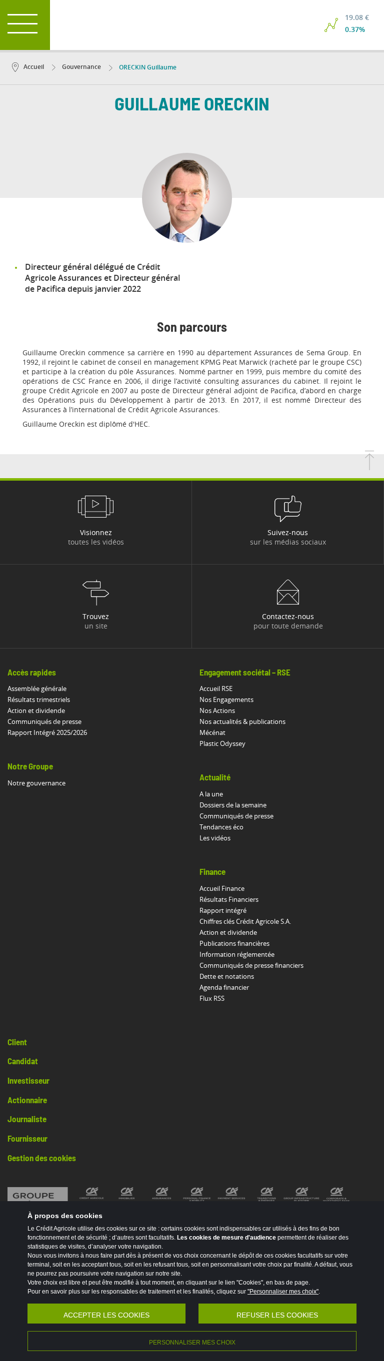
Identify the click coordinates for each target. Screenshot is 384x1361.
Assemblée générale (37, 688)
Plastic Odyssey (223, 743)
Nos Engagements (227, 699)
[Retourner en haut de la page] (369, 467)
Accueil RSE (216, 688)
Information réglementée (237, 954)
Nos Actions (217, 710)
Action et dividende (36, 710)
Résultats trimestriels (39, 699)
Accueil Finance (222, 888)
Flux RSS (212, 998)
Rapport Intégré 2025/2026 (47, 732)
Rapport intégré (223, 910)
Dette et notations (227, 976)
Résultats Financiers (229, 899)
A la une (211, 793)
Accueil (34, 66)
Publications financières (235, 943)
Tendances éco (222, 826)
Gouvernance (80, 66)
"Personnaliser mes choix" (283, 1291)
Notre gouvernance (37, 782)
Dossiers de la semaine (233, 804)
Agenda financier (224, 987)
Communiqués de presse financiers (252, 965)
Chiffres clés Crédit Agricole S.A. (245, 921)
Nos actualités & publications (243, 721)
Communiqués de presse (45, 721)
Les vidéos (215, 837)
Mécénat (213, 732)
